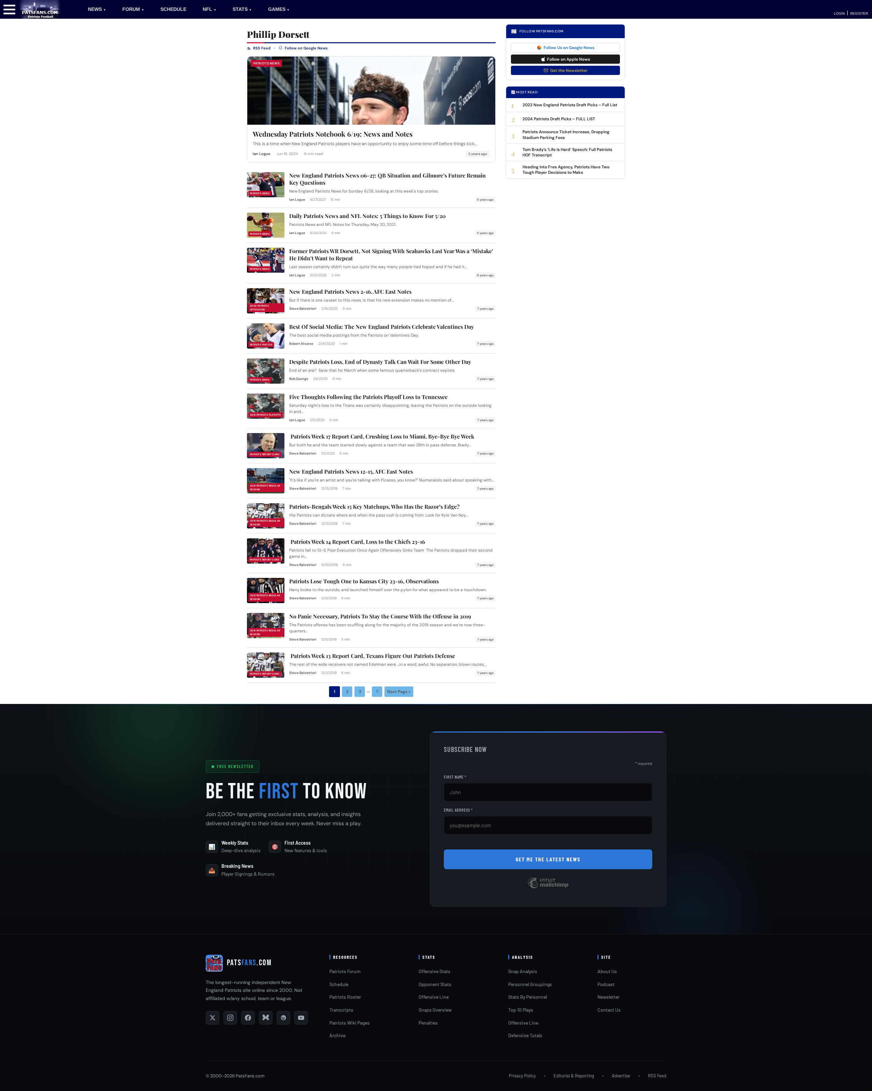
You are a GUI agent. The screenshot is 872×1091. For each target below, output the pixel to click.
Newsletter (608, 997)
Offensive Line (434, 997)
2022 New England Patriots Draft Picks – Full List (570, 105)
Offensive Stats (434, 971)
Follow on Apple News (568, 59)
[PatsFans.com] (40, 9)
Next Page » (398, 691)
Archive (337, 1035)
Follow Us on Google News (569, 47)
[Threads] (283, 1018)
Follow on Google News (306, 48)
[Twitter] (212, 1018)
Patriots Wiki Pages (349, 1023)
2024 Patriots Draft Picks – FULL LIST (559, 119)
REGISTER (859, 13)
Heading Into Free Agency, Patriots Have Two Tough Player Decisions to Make (566, 169)
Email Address (458, 810)
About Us (607, 971)
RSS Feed (261, 48)
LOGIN (839, 13)
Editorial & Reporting (574, 1075)
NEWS (97, 9)
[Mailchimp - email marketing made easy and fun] (548, 887)
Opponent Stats (435, 984)
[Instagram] (230, 1018)
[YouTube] (301, 1018)
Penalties (428, 1023)
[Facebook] (248, 1018)
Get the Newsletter (569, 70)
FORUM (133, 9)
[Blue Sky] (265, 1018)
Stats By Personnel (527, 997)
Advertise (621, 1075)
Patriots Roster (345, 997)
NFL (209, 9)
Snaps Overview (435, 1010)
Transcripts (341, 1010)
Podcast (605, 984)
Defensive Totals (525, 1035)
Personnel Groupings (530, 984)
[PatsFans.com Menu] (9, 9)
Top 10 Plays (520, 1010)
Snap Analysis (522, 971)
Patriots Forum (345, 971)
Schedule (338, 984)
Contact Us (609, 1010)
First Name (455, 776)
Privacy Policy (522, 1075)
